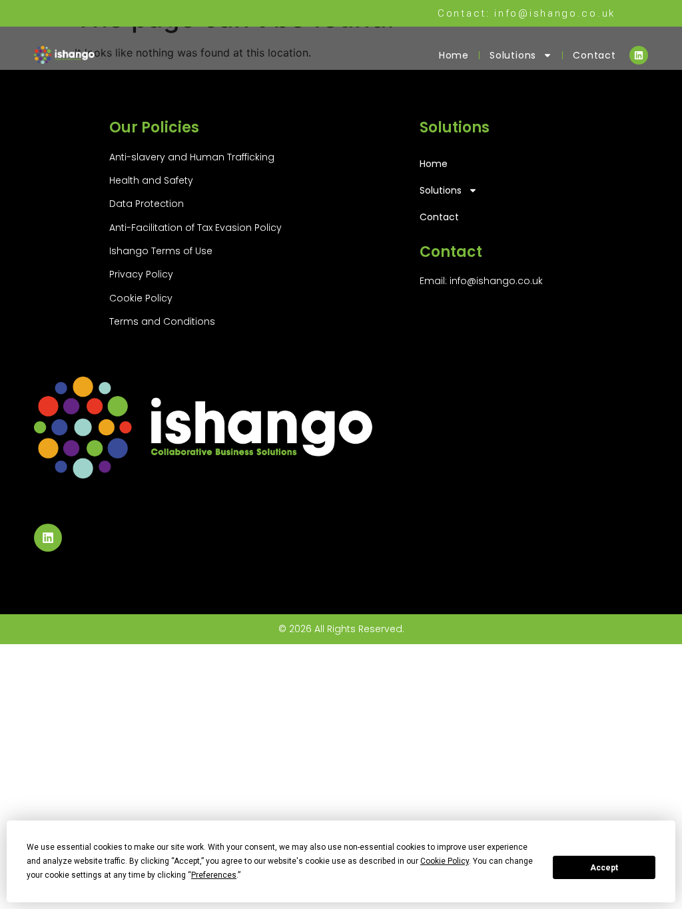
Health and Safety (151, 180)
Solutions (513, 55)
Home (454, 55)
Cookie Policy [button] (444, 861)
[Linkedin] (638, 55)
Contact (594, 55)
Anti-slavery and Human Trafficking (191, 157)
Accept (604, 867)
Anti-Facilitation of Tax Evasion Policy (195, 227)
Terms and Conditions (162, 321)
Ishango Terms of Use (160, 251)
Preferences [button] (213, 875)
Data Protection (146, 203)
